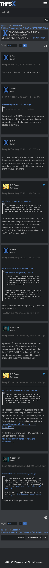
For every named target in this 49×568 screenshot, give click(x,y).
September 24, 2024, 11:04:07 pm (24, 382)
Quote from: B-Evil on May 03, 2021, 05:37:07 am (16, 201)
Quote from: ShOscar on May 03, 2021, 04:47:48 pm (17, 268)
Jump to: (20, 537)
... (18, 45)
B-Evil (14, 141)
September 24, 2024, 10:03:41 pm (24, 335)
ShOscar (15, 185)
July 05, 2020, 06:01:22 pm (21, 64)
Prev (9, 45)
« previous (36, 38)
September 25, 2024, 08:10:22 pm (24, 466)
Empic (14, 56)
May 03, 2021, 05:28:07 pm (21, 257)
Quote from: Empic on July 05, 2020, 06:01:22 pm (16, 104)
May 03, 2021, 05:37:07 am (21, 149)
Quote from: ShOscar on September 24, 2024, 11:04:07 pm (19, 474)
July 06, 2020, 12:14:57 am (21, 97)
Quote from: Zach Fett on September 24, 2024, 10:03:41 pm (19, 390)
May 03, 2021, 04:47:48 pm (21, 193)
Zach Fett (16, 327)
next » (44, 38)
